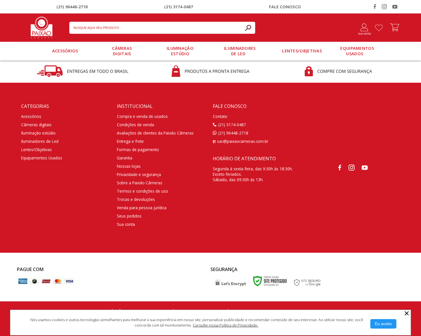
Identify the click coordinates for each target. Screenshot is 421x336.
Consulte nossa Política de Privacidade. (225, 325)
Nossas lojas (129, 166)
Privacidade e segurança (139, 174)
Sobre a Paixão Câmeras (139, 182)
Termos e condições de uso (142, 191)
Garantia (124, 158)
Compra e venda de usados (142, 116)
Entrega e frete (130, 141)
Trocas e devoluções (136, 199)
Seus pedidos (129, 216)
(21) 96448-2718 (72, 6)
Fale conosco (285, 6)
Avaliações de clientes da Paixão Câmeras (155, 133)
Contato (220, 116)
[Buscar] (248, 28)
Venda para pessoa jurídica (141, 207)
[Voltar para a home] (41, 26)
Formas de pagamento (138, 149)
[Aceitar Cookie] (383, 324)
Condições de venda (135, 124)
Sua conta (126, 224)
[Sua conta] (362, 28)
